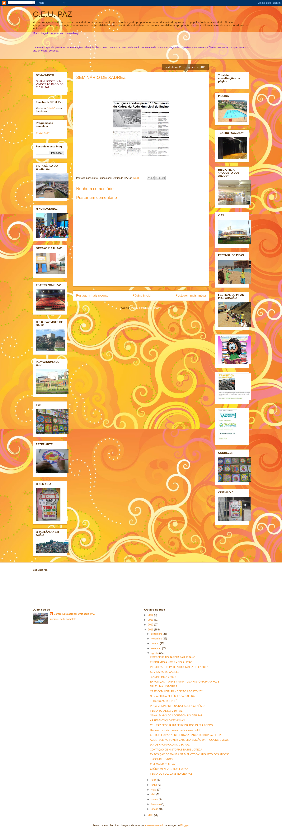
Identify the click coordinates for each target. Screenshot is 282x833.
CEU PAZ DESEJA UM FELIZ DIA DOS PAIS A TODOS (181, 725)
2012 (151, 624)
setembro (156, 648)
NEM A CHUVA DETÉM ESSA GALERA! (172, 696)
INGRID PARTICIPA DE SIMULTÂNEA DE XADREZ (179, 667)
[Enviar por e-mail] (149, 178)
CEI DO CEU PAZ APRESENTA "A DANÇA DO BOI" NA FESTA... (187, 735)
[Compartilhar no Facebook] (160, 178)
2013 (151, 619)
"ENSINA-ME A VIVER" (163, 676)
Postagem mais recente (92, 295)
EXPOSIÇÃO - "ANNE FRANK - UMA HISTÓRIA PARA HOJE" (185, 681)
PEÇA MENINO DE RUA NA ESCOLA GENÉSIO (177, 706)
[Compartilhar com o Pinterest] (164, 178)
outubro (155, 643)
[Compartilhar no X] (156, 178)
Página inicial (142, 295)
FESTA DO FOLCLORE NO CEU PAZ (171, 773)
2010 (151, 815)
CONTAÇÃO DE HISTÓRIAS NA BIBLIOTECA (176, 749)
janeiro (155, 809)
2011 (151, 629)
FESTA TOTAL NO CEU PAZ (166, 710)
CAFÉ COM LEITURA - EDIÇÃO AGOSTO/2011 (177, 691)
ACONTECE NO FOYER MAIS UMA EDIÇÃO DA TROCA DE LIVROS (189, 739)
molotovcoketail (154, 825)
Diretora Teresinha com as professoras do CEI (175, 730)
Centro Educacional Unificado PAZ (74, 613)
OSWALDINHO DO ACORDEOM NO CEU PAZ (176, 715)
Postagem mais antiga (191, 295)
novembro (157, 638)
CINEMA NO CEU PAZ (163, 764)
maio (154, 789)
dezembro (157, 633)
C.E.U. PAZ (52, 14)
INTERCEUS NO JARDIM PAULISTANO (172, 657)
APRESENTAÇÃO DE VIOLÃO (167, 720)
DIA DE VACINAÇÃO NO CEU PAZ (170, 744)
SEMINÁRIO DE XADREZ (100, 77)
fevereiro (156, 804)
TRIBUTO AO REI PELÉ (163, 701)
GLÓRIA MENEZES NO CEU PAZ (169, 769)
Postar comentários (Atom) (146, 307)
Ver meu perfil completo (63, 619)
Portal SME (42, 133)
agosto (155, 653)
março (155, 799)
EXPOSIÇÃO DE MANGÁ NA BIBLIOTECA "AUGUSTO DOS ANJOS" (189, 754)
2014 (151, 615)
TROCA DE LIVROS (161, 759)
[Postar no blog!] (153, 178)
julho (154, 779)
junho (154, 784)
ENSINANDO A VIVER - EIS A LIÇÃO (171, 662)
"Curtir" (51, 108)
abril (153, 794)
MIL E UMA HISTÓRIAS (163, 686)
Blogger (184, 825)
